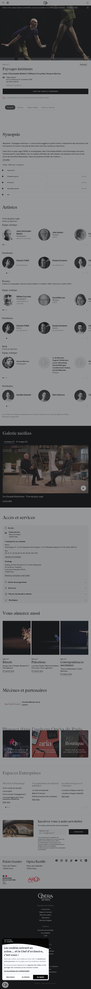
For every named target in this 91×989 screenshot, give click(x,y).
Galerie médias (32, 107)
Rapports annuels (45, 912)
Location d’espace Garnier (73, 790)
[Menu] (87, 3)
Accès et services (48, 107)
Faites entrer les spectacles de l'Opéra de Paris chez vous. (16, 751)
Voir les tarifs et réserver (45, 91)
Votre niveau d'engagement (14, 794)
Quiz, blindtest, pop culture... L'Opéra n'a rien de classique (45, 751)
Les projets (7, 791)
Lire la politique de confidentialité (16, 971)
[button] (5, 985)
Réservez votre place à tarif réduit (17, 575)
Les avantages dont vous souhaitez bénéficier (13, 798)
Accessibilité (45, 933)
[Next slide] (87, 245)
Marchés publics (45, 915)
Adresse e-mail (44, 831)
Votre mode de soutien (12, 788)
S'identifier (72, 7)
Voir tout (6, 802)
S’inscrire (78, 832)
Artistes (20, 107)
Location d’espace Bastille (72, 793)
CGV (45, 936)
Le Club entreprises (40, 790)
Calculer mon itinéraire (13, 557)
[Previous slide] (82, 245)
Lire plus (6, 159)
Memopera (45, 917)
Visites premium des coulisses (44, 796)
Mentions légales (45, 920)
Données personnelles (45, 930)
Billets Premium (38, 793)
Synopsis (10, 107)
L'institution (45, 909)
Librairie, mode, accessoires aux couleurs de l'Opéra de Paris (74, 751)
